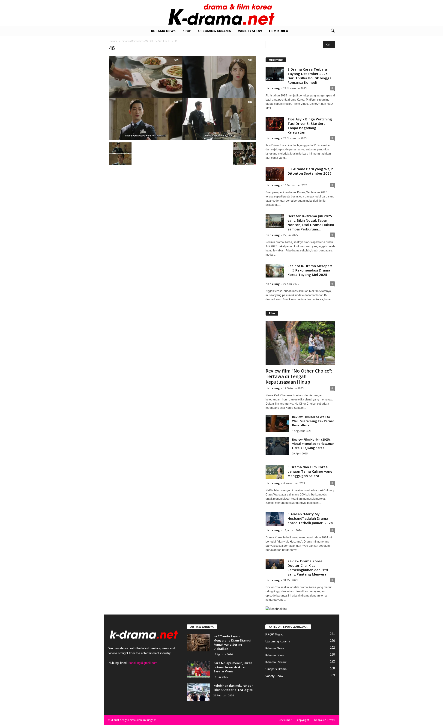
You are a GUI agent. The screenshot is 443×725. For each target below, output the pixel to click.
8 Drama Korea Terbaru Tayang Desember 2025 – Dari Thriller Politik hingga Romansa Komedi (309, 76)
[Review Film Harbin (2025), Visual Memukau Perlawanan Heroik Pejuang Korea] (277, 446)
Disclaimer (285, 720)
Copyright (303, 720)
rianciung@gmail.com (143, 663)
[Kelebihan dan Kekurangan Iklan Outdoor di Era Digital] (198, 692)
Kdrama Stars (274, 655)
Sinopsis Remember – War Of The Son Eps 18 (146, 41)
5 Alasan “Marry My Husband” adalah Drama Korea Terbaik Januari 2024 (310, 518)
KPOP (187, 31)
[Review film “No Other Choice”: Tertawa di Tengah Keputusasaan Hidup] (300, 343)
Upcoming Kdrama (214, 31)
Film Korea (278, 31)
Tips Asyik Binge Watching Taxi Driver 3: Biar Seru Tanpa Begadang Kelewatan (309, 125)
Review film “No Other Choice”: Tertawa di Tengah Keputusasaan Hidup (299, 376)
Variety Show (250, 31)
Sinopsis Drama (276, 669)
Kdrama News (163, 31)
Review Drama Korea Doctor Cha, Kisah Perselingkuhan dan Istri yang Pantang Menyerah (308, 567)
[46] (182, 98)
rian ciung (273, 88)
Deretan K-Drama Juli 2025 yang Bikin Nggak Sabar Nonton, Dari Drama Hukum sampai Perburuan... (310, 222)
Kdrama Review (275, 662)
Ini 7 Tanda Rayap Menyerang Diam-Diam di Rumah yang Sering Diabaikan (232, 642)
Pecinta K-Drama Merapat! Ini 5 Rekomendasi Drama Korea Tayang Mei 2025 (309, 270)
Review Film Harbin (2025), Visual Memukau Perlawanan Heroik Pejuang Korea (313, 443)
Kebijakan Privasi (324, 720)
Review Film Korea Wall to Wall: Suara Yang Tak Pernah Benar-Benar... (313, 421)
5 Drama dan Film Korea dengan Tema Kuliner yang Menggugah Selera (309, 471)
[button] (332, 31)
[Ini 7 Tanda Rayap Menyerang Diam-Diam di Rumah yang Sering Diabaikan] (198, 642)
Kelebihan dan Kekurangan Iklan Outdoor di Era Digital (233, 687)
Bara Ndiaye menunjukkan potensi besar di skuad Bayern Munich (232, 667)
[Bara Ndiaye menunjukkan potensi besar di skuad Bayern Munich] (198, 669)
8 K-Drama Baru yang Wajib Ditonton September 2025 (310, 171)
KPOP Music (274, 634)
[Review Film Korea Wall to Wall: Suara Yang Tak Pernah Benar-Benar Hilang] (277, 423)
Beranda (113, 41)
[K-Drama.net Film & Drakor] (221, 13)
